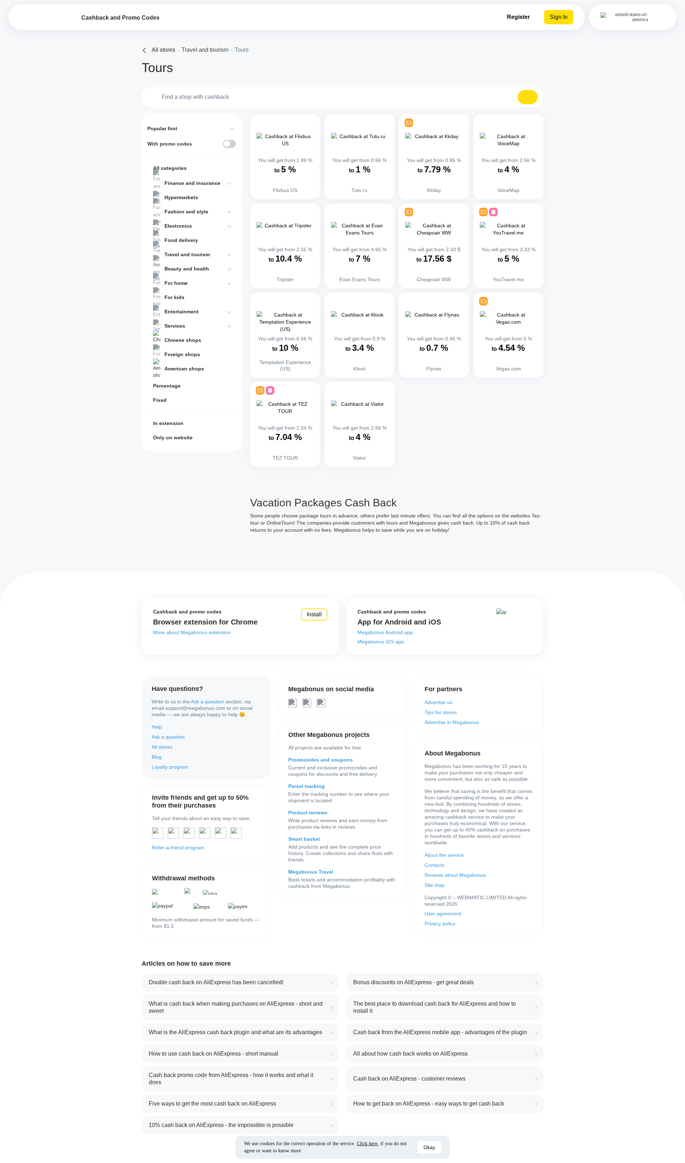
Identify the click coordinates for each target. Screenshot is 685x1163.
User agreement (443, 913)
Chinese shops (182, 340)
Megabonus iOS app (380, 641)
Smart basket (304, 839)
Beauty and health (186, 269)
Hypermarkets (181, 197)
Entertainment (181, 311)
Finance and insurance (192, 183)
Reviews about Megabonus (455, 875)
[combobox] (342, 97)
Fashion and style (186, 211)
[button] (528, 97)
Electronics (178, 226)
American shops (184, 368)
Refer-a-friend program (178, 847)
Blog (157, 757)
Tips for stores (441, 712)
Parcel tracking (306, 786)
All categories (170, 168)
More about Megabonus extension (191, 632)
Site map (435, 885)
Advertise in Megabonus (452, 722)
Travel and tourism (187, 254)
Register (518, 17)
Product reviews (308, 812)
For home (176, 283)
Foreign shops (182, 354)
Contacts (435, 865)
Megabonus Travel (310, 872)
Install (314, 614)
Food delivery (181, 240)
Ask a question (207, 701)
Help (157, 727)
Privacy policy (440, 923)
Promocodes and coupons (320, 760)
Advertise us (438, 702)
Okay (429, 1147)
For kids (174, 297)
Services (174, 326)
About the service (444, 855)
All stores (162, 747)
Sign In (559, 17)
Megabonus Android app (385, 632)
